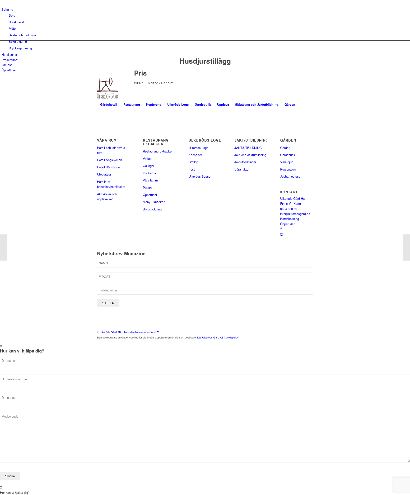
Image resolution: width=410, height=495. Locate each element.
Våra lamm (150, 180)
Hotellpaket (16, 22)
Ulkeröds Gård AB (110, 332)
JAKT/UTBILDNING (248, 147)
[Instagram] (281, 234)
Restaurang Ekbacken (158, 151)
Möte (12, 28)
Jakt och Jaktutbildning (250, 154)
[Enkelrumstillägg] (3, 247)
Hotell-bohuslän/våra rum (111, 150)
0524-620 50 (288, 208)
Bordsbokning (152, 209)
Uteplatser (104, 174)
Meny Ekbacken (154, 202)
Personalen (288, 169)
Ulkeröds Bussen (200, 176)
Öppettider (9, 70)
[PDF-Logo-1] (107, 88)
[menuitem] (108, 104)
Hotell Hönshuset (109, 167)
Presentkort (10, 59)
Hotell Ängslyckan (109, 159)
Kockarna (149, 173)
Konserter (195, 154)
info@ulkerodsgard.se (295, 213)
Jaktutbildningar (245, 162)
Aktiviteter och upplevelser (107, 196)
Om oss (7, 64)
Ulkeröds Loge (198, 147)
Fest (192, 169)
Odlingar (148, 165)
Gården (285, 147)
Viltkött (148, 158)
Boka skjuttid (18, 41)
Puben (147, 187)
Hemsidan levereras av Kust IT (141, 332)
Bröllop (193, 162)
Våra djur (286, 162)
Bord (12, 15)
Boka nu (7, 9)
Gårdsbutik (287, 154)
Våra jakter (241, 169)
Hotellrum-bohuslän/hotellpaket (111, 184)
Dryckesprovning (20, 48)
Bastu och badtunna (22, 35)
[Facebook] (281, 229)
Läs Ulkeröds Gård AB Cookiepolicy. (218, 337)
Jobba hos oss (290, 176)
